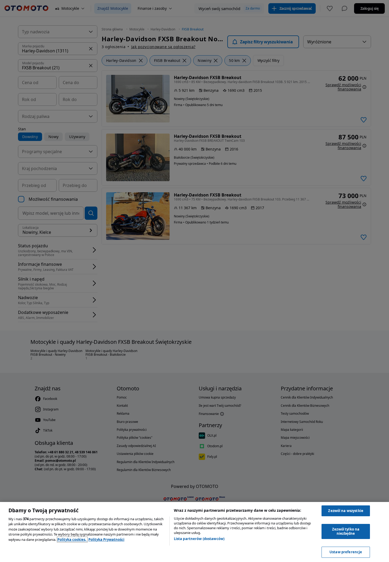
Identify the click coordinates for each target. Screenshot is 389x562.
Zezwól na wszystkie (345, 510)
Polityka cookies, (72, 539)
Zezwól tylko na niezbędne (345, 531)
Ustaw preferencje (345, 552)
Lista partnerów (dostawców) (199, 538)
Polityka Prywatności (106, 539)
